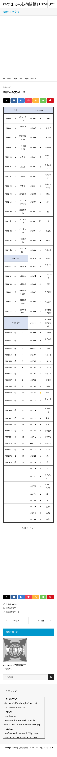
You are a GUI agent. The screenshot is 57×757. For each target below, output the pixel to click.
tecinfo (14, 604)
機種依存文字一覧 (12, 612)
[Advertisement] (28, 46)
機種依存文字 (7, 87)
